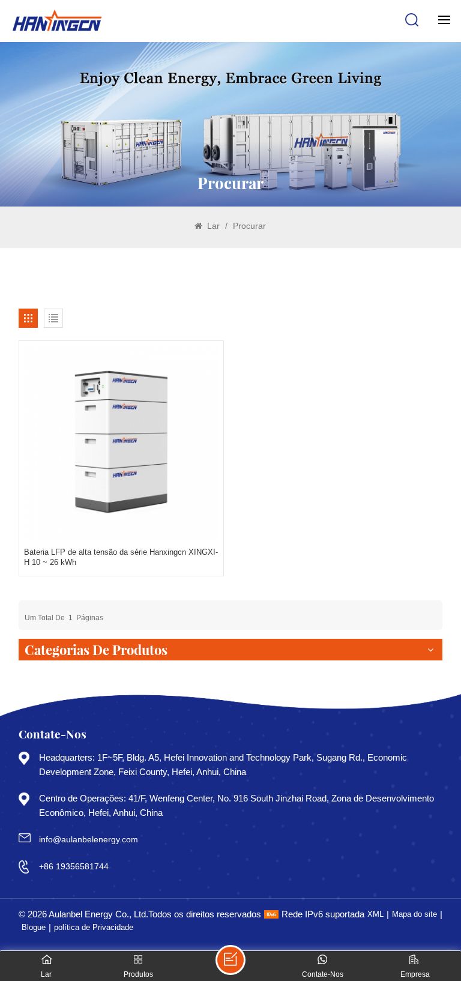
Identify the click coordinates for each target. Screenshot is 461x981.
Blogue (34, 927)
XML (375, 914)
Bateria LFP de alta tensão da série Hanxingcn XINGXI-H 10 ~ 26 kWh (121, 557)
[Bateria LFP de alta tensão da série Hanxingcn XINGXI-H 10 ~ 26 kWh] (121, 443)
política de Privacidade (93, 927)
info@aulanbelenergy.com (88, 839)
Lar (212, 226)
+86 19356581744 (74, 866)
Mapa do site (414, 914)
